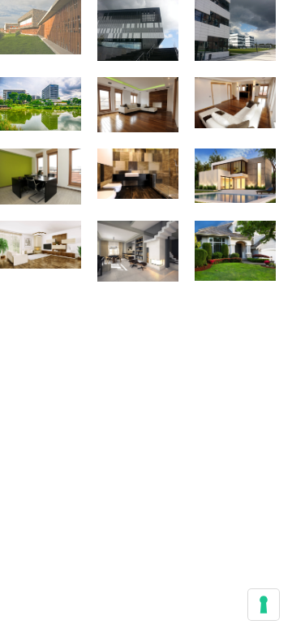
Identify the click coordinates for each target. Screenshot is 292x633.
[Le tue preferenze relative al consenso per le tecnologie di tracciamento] (263, 604)
